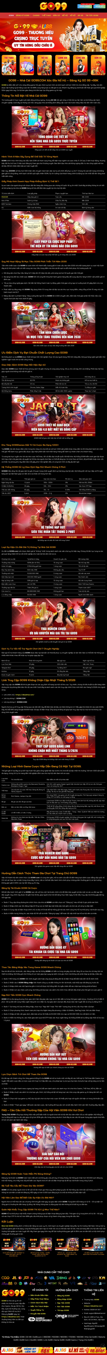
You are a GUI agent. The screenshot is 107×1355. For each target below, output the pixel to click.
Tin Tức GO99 (92, 15)
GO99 (11, 15)
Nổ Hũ (65, 15)
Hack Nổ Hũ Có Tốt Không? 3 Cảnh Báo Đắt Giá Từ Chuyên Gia (13, 1254)
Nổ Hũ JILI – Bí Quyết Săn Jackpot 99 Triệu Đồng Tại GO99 (67, 1254)
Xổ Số (72, 15)
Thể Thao (46, 15)
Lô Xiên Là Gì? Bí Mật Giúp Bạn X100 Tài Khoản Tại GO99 (93, 1253)
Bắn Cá (56, 15)
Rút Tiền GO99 (63, 1306)
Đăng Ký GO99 (22, 15)
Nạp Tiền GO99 (63, 1303)
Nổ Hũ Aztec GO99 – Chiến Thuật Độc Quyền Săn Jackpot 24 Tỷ (40, 1254)
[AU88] (27, 1350)
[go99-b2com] (53, 6)
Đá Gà (80, 15)
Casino (36, 15)
